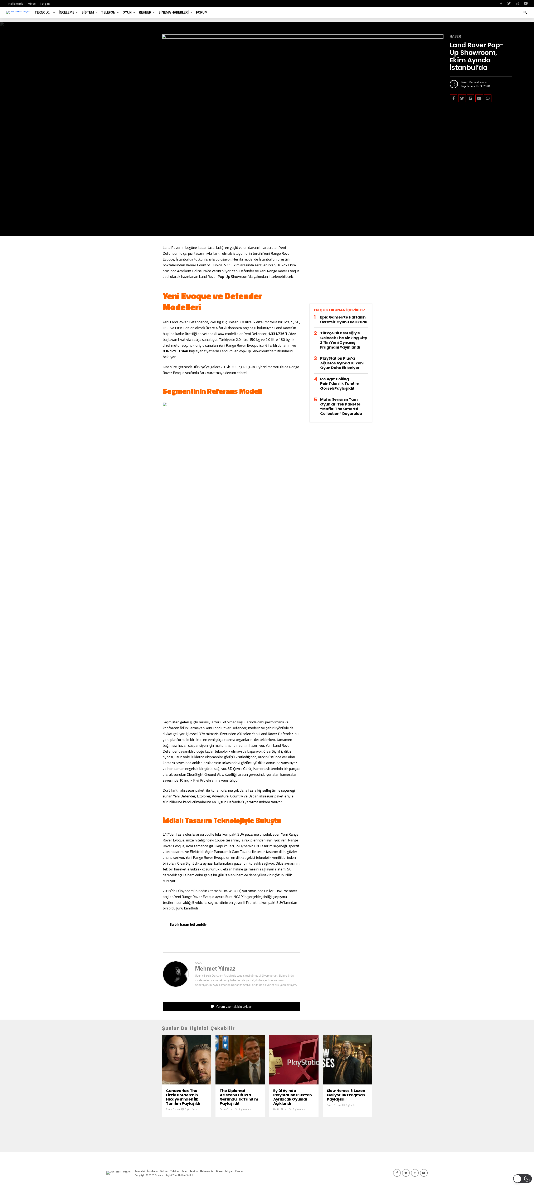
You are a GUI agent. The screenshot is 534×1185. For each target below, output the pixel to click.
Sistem (88, 12)
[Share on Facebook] (453, 98)
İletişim (45, 3)
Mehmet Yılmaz (478, 82)
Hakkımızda (15, 3)
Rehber (145, 12)
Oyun (127, 12)
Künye (32, 3)
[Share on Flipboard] (470, 98)
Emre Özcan (173, 1109)
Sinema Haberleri (174, 12)
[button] (522, 1178)
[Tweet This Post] (462, 98)
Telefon (108, 12)
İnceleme (66, 12)
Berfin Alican (280, 1109)
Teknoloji (43, 12)
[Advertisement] (341, 273)
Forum (202, 12)
